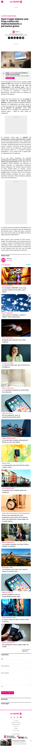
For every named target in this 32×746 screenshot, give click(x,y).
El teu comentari (5, 673)
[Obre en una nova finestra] (10, 736)
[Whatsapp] (17, 38)
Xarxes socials (16, 730)
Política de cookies (16, 724)
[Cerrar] (30, 741)
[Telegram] (20, 38)
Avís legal (16, 720)
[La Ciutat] (16, 2)
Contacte (16, 728)
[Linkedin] (14, 38)
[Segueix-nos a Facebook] (11, 717)
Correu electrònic (5, 665)
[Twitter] (12, 38)
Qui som (16, 726)
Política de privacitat (16, 722)
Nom (2, 658)
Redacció (17, 31)
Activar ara (9, 78)
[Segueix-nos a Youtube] (20, 717)
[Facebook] (9, 38)
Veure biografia (9, 260)
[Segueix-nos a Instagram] (17, 717)
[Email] (23, 38)
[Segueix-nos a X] (14, 717)
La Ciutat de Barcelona (8, 16)
